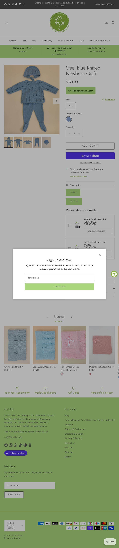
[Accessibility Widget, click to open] (114, 274)
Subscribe (59, 286)
